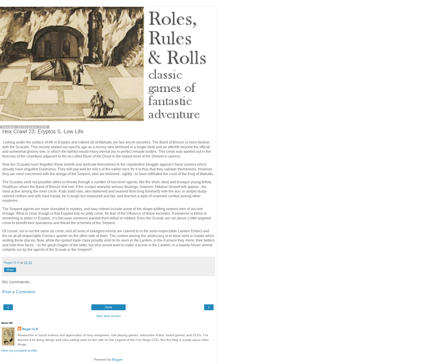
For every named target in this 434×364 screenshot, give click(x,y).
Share (10, 269)
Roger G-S (30, 329)
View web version (108, 316)
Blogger (117, 359)
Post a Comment (18, 291)
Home (108, 307)
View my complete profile (19, 350)
